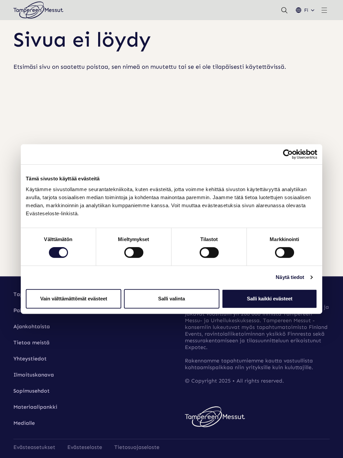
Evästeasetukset (34, 447)
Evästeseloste (84, 447)
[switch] (133, 252)
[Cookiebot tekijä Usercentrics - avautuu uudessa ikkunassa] (288, 154)
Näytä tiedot (290, 277)
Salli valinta (171, 298)
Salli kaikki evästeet (269, 298)
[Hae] (284, 10)
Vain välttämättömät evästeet (73, 298)
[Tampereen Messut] (38, 10)
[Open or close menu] (324, 10)
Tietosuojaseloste (136, 447)
